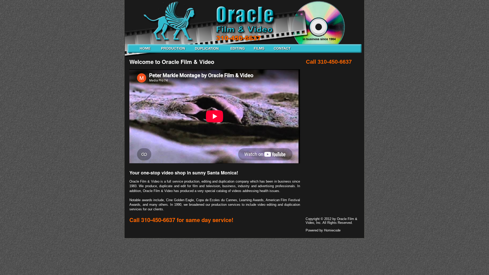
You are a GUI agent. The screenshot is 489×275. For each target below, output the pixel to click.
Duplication (207, 51)
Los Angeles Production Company (173, 51)
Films (259, 51)
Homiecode (332, 230)
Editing (237, 51)
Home (144, 51)
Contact (279, 51)
